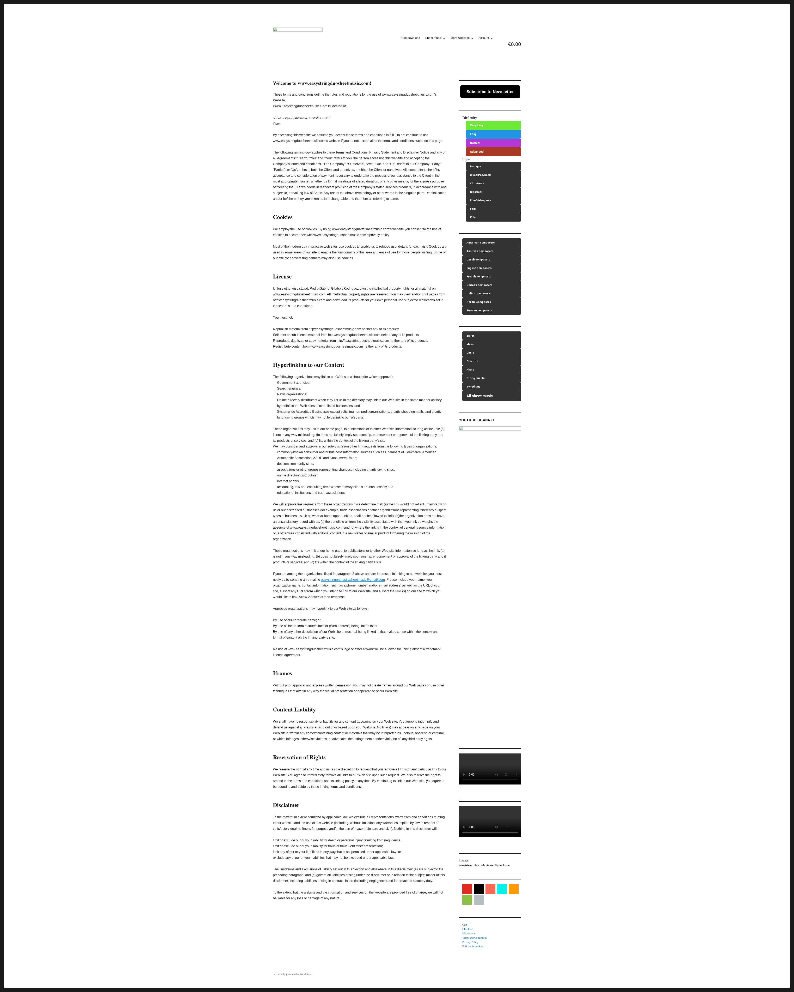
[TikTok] (502, 889)
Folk (473, 208)
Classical (476, 191)
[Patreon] (490, 889)
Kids (473, 217)
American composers (480, 242)
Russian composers (479, 310)
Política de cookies (473, 946)
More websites (460, 38)
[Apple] (479, 900)
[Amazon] (514, 889)
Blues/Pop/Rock (480, 174)
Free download (410, 38)
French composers (478, 276)
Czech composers (478, 259)
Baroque (475, 166)
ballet (470, 335)
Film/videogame (480, 200)
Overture (472, 361)
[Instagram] (479, 889)
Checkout (467, 929)
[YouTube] (467, 889)
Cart (464, 924)
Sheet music (433, 38)
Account (483, 38)
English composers (478, 268)
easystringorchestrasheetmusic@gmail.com (353, 579)
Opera (470, 352)
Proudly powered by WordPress (294, 974)
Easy (473, 134)
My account (469, 933)
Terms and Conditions (474, 937)
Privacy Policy (470, 942)
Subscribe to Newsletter (490, 91)
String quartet (476, 378)
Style (466, 159)
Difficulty (469, 118)
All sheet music (479, 396)
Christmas (477, 183)
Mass (470, 344)
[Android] (467, 900)
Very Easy (476, 125)
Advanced (477, 151)
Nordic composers (478, 301)
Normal (475, 143)
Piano (470, 369)
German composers (479, 285)
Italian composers (478, 293)
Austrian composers (479, 251)
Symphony (473, 386)
